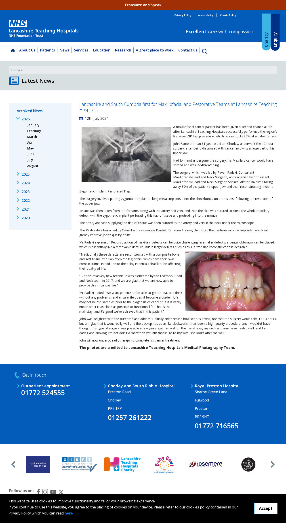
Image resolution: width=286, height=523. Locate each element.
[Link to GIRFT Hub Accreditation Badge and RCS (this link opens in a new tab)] (80, 464)
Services (81, 50)
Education (101, 50)
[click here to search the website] (204, 51)
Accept (266, 508)
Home (15, 70)
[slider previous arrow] (13, 464)
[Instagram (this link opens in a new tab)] (45, 492)
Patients (47, 50)
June (30, 154)
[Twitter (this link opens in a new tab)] (61, 491)
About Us (27, 50)
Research (123, 50)
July (30, 160)
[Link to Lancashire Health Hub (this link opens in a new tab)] (38, 464)
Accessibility (205, 15)
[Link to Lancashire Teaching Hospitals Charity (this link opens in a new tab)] (122, 464)
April (30, 142)
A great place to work (155, 50)
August (32, 166)
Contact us (187, 50)
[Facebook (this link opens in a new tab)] (38, 492)
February (34, 131)
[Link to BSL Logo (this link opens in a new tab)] (248, 464)
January (33, 125)
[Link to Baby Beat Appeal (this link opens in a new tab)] (164, 464)
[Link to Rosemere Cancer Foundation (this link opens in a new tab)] (206, 464)
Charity (266, 39)
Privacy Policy (183, 15)
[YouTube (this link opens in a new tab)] (53, 491)
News (64, 50)
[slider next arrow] (272, 464)
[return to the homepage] (43, 28)
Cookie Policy (228, 15)
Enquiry (275, 39)
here (69, 513)
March (32, 136)
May (30, 148)
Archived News (30, 110)
